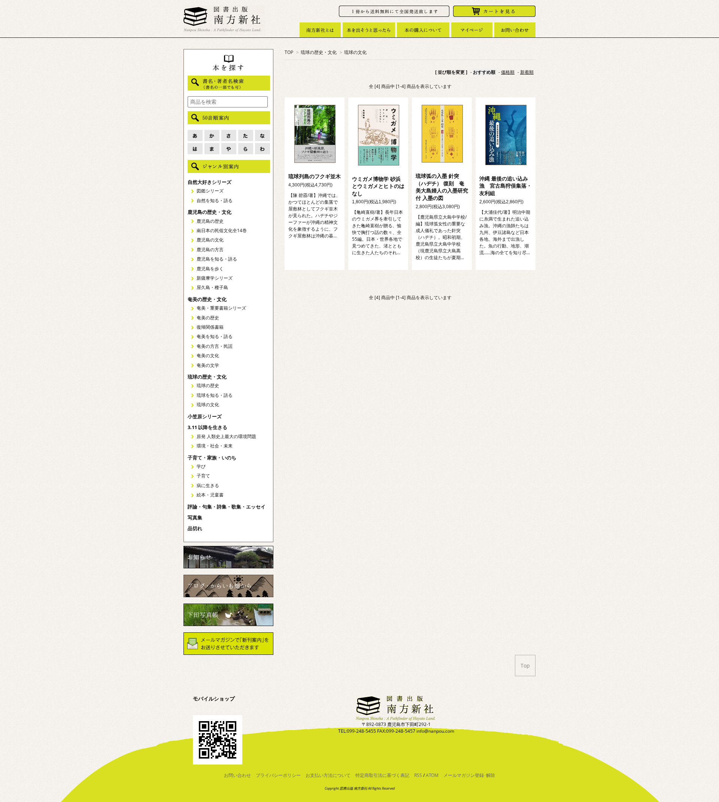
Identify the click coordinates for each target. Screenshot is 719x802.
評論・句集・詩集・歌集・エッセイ (227, 506)
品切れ (195, 528)
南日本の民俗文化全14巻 (222, 230)
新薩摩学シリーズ (215, 278)
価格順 (508, 72)
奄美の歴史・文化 (207, 299)
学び (201, 466)
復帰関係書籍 (210, 327)
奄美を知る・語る (215, 336)
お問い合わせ (237, 775)
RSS (418, 775)
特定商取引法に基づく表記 (382, 775)
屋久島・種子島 (212, 287)
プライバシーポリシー (278, 775)
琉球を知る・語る (215, 395)
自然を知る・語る (215, 200)
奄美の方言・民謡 (215, 346)
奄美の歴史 (208, 318)
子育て (203, 476)
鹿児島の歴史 (210, 221)
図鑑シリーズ (210, 191)
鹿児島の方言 (210, 249)
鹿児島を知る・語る (217, 259)
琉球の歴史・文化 (319, 52)
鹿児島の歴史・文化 (209, 212)
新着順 (527, 72)
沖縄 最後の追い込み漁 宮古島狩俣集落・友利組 (505, 186)
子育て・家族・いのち (212, 457)
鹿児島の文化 (210, 240)
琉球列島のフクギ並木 (314, 176)
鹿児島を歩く (210, 268)
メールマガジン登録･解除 (469, 775)
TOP (289, 52)
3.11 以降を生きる (207, 427)
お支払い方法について (328, 775)
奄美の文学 (208, 365)
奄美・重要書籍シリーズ (221, 308)
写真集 (195, 517)
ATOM (432, 775)
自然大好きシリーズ (209, 182)
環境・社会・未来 (215, 446)
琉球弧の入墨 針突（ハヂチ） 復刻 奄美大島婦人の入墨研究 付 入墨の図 (444, 186)
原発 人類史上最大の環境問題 (226, 436)
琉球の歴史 (208, 385)
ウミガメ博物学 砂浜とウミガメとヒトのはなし (378, 186)
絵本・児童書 (210, 495)
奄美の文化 (208, 355)
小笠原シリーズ (205, 416)
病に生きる (208, 485)
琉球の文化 (355, 52)
